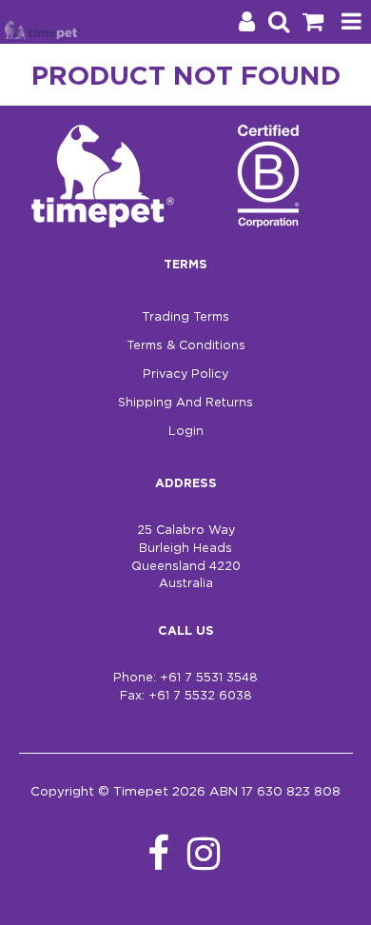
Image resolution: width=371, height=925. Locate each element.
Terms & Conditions (186, 346)
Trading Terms (185, 317)
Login (186, 431)
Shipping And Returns (185, 403)
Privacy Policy (185, 374)
